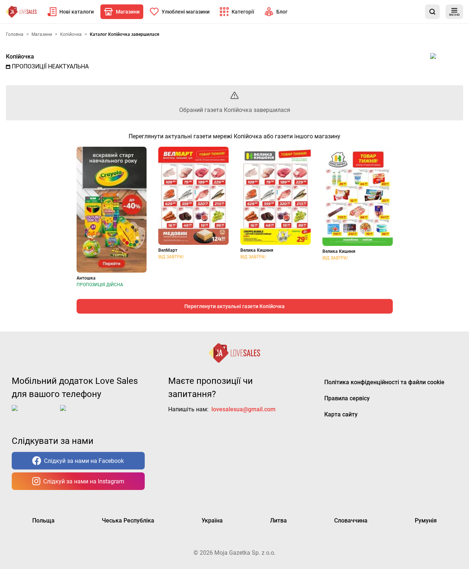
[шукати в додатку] (432, 11)
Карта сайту (341, 414)
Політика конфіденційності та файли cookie (384, 382)
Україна (212, 520)
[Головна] (21, 11)
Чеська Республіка (128, 520)
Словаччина (351, 520)
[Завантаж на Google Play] (83, 414)
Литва (278, 520)
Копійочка (20, 56)
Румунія (426, 520)
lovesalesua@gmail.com (243, 409)
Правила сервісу (347, 398)
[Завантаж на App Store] (34, 414)
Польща (43, 520)
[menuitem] (70, 11)
